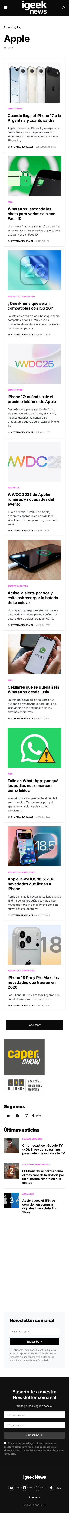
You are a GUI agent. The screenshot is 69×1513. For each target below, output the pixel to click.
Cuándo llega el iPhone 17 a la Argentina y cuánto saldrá (34, 118)
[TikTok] (36, 1115)
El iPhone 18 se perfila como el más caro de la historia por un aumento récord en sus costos (43, 1177)
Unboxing (37, 1139)
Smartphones (15, 108)
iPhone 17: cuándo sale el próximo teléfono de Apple (32, 399)
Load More (34, 1025)
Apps (10, 202)
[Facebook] (17, 1115)
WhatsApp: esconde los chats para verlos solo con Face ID (31, 214)
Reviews (26, 1139)
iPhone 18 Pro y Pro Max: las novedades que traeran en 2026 (33, 982)
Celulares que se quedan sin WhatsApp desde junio (33, 689)
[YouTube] (8, 1115)
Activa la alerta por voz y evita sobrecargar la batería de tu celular (33, 598)
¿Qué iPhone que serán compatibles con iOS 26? (30, 306)
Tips (25, 586)
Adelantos (14, 296)
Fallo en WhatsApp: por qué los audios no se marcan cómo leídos (33, 786)
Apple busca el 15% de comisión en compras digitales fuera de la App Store (40, 1206)
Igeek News (34, 1477)
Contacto (34, 1497)
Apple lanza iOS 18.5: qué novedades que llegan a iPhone (31, 884)
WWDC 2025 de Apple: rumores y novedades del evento (31, 499)
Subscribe (32, 1341)
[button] (6, 7)
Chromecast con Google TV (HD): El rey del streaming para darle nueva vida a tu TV (43, 1149)
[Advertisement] (34, 1258)
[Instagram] (26, 1115)
